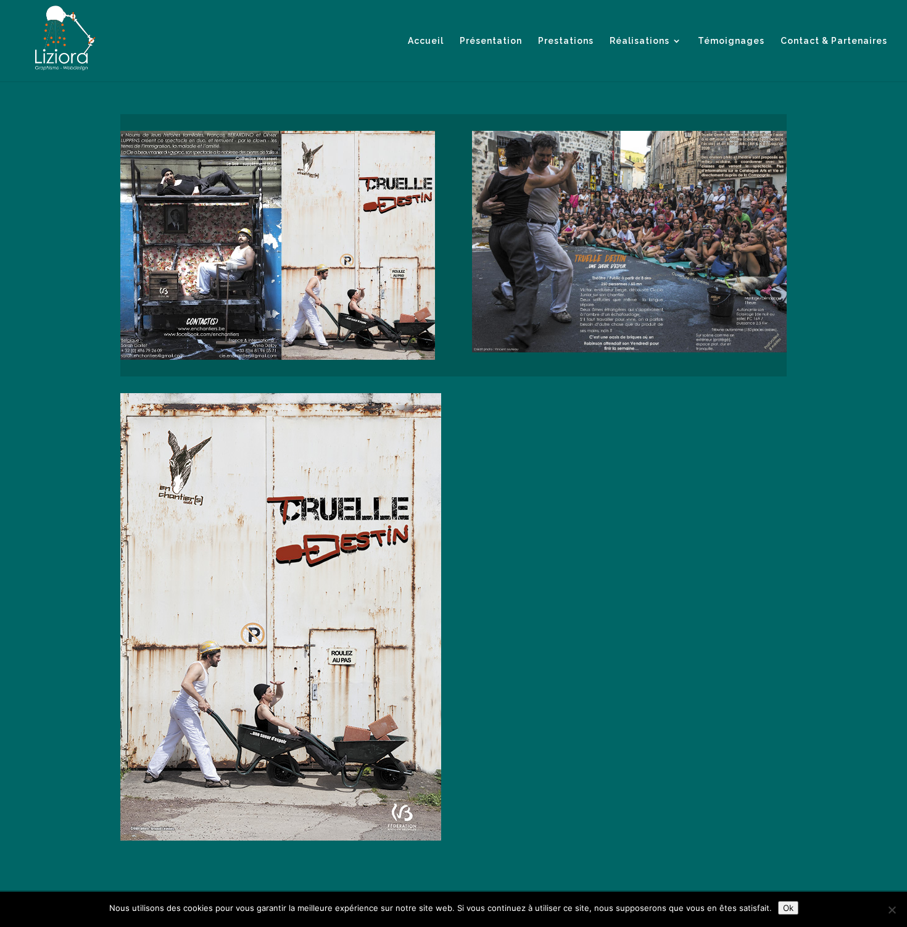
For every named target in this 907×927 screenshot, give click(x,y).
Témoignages (731, 41)
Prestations (566, 41)
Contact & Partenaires (834, 41)
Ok (788, 908)
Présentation (491, 41)
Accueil (426, 41)
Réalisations (639, 41)
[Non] (891, 910)
